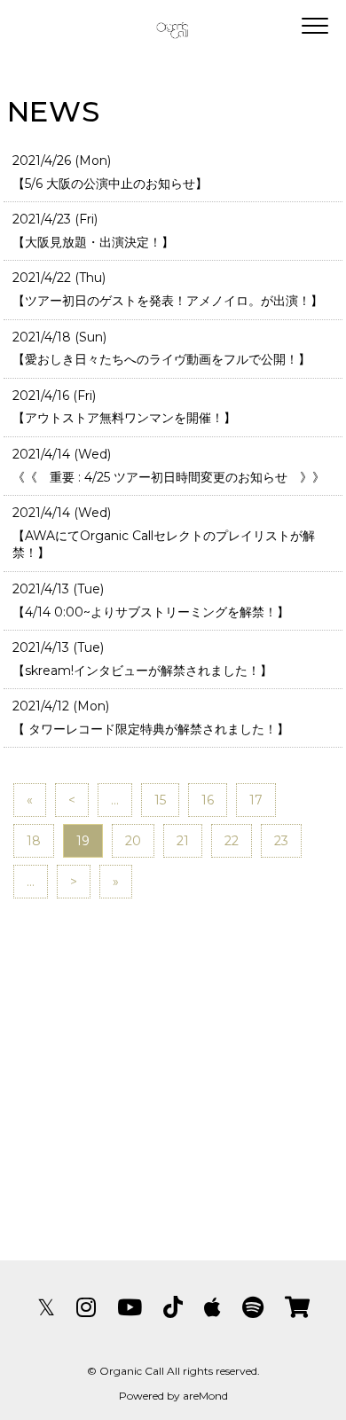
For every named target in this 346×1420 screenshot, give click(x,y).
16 (207, 800)
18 (34, 841)
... (115, 800)
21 (183, 841)
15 (160, 800)
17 (256, 800)
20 (133, 841)
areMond (205, 1395)
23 (281, 841)
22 (231, 841)
